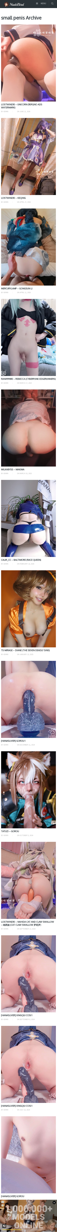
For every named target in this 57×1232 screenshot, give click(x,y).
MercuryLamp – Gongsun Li (17, 288)
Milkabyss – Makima (12, 469)
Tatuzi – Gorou (10, 831)
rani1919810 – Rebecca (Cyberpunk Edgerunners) (28, 379)
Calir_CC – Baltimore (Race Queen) (21, 559)
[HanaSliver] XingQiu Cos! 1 (16, 1015)
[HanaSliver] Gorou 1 (13, 740)
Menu (43, 3)
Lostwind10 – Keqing (13, 198)
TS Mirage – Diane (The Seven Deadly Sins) (25, 650)
